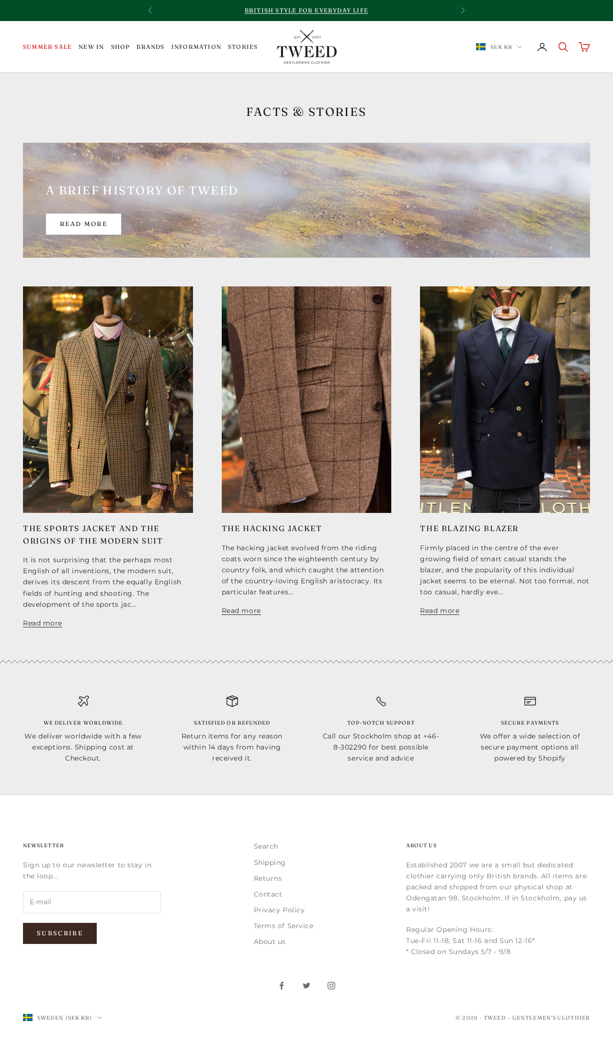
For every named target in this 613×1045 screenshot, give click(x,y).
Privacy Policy (279, 910)
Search (266, 846)
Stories (243, 47)
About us (270, 941)
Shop (120, 47)
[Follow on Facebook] (281, 985)
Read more (83, 223)
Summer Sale (47, 47)
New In (91, 47)
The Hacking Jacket (272, 528)
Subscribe (60, 933)
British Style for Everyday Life (306, 10)
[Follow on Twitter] (306, 985)
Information (196, 47)
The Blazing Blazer (469, 528)
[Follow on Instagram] (331, 985)
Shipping (270, 862)
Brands (150, 47)
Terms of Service (284, 925)
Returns (268, 878)
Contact (268, 894)
